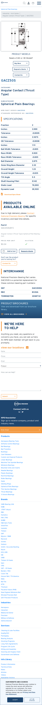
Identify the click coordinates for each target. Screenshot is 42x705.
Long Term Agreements (9, 644)
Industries (5, 602)
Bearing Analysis (7, 638)
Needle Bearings (7, 470)
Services (5, 626)
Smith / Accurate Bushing (10, 547)
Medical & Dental (7, 613)
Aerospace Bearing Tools (10, 441)
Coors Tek (4, 573)
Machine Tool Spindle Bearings (12, 462)
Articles (3, 672)
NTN (2, 584)
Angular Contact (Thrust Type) (13, 16)
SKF (2, 533)
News (3, 669)
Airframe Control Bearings (10, 444)
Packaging (5, 636)
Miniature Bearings (7, 465)
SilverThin (4, 525)
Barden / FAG (5, 571)
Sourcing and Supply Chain (10, 652)
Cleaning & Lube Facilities (10, 630)
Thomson (4, 587)
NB (2, 555)
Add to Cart (11, 251)
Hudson (3, 544)
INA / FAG (4, 517)
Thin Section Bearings (9, 489)
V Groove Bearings (7, 494)
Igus (2, 563)
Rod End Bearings (7, 476)
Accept (15, 700)
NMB (2, 507)
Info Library (6, 659)
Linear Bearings (6, 460)
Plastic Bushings (7, 473)
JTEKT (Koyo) (6, 509)
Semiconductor (6, 621)
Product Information (8, 664)
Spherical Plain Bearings (9, 9)
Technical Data (6, 667)
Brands (4, 499)
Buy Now (17, 63)
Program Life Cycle (8, 646)
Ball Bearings (5, 446)
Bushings (4, 452)
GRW (2, 557)
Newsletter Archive (8, 677)
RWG (2, 579)
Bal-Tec (3, 581)
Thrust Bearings (6, 492)
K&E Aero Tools (6, 523)
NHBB (3, 520)
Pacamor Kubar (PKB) (9, 589)
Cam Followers (6, 454)
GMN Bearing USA (7, 504)
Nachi (3, 549)
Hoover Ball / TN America (10, 576)
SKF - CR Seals (6, 568)
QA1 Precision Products (9, 597)
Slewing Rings (6, 484)
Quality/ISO (5, 633)
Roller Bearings (6, 478)
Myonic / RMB (6, 536)
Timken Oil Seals (7, 560)
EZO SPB (4, 552)
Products (5, 436)
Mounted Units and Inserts (10, 468)
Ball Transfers (6, 449)
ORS (2, 565)
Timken (3, 531)
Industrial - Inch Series (11, 13)
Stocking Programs (8, 641)
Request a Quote (20, 69)
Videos (3, 675)
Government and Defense (10, 654)
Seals (3, 481)
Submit (5, 396)
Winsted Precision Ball (9, 595)
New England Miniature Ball (10, 592)
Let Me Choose (32, 699)
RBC (2, 512)
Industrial (4, 610)
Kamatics (4, 515)
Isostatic (4, 528)
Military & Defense (7, 618)
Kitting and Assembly (8, 649)
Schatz (3, 541)
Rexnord (4, 539)
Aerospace (5, 607)
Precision (4, 615)
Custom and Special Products (11, 457)
